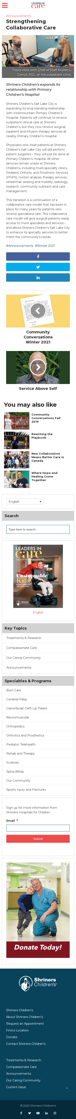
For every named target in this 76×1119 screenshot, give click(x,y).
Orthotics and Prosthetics (25, 735)
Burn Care (13, 690)
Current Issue (16, 1087)
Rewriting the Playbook (42, 435)
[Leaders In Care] (38, 4)
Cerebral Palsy (16, 699)
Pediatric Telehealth (20, 744)
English (38, 612)
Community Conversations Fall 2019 (45, 418)
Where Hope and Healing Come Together (44, 476)
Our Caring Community (23, 1080)
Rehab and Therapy (20, 753)
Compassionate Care (21, 1067)
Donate (11, 1037)
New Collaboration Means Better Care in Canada (47, 457)
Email (12, 821)
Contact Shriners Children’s (26, 1044)
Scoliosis (12, 762)
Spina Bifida (15, 771)
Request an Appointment (25, 1024)
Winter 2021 (46, 246)
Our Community (18, 780)
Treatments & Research (23, 1060)
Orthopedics (15, 726)
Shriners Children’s (19, 1010)
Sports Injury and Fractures (26, 790)
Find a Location (17, 1030)
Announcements (18, 16)
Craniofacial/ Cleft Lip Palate (26, 708)
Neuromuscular (17, 717)
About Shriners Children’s (24, 1017)
